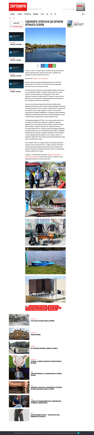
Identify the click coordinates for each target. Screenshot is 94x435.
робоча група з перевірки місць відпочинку (36, 309)
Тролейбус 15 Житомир (15, 60)
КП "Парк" (58, 308)
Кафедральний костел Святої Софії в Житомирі (80, 8)
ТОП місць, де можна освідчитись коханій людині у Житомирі (46, 362)
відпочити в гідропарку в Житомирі (38, 306)
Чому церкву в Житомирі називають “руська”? (79, 24)
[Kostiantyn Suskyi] (11, 26)
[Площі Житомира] (19, 334)
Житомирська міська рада (32, 308)
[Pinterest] (50, 66)
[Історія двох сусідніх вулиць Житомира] (19, 320)
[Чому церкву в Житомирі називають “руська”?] (70, 23)
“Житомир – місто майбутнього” (40, 78)
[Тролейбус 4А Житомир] (16, 68)
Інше (14, 18)
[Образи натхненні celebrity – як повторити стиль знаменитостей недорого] (19, 415)
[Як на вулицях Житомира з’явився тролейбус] (19, 347)
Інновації (33, 346)
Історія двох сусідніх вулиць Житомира (42, 321)
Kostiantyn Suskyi (17, 26)
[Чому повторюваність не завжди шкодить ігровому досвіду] (19, 374)
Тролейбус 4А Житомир (15, 76)
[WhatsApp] (54, 66)
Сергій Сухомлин (52, 309)
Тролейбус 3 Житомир (15, 91)
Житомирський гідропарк (47, 308)
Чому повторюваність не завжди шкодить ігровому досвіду (46, 374)
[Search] (73, 9)
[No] (92, 433)
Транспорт (12, 42)
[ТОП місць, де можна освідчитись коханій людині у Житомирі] (19, 361)
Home (10, 18)
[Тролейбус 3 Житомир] (16, 83)
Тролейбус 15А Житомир (16, 44)
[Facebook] (43, 66)
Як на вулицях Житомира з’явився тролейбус (44, 348)
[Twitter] (46, 66)
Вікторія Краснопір (53, 306)
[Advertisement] (76, 38)
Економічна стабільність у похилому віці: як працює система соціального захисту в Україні (46, 388)
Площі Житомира (36, 335)
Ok (78, 433)
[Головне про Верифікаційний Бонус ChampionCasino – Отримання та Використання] (19, 401)
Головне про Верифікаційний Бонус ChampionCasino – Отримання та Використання (46, 402)
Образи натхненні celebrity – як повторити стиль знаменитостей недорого (45, 416)
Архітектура (79, 5)
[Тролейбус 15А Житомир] (16, 36)
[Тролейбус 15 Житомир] (16, 52)
